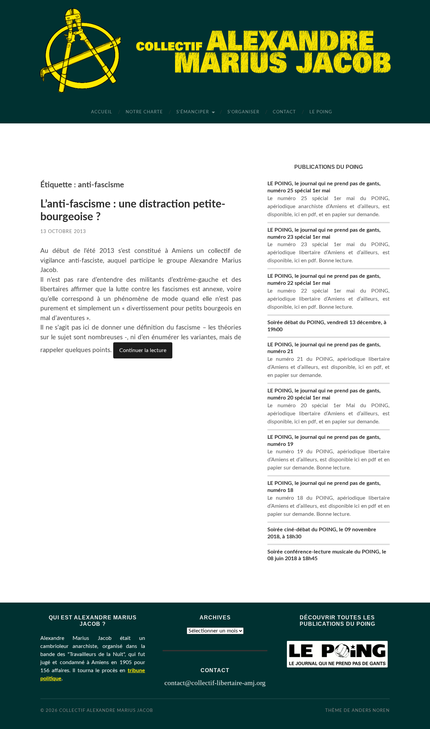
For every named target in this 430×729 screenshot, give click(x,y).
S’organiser (243, 112)
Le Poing (320, 112)
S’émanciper (192, 112)
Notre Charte (144, 112)
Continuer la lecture (142, 350)
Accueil (101, 112)
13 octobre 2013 (63, 231)
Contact (284, 112)
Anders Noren (371, 710)
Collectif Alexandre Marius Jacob (106, 710)
